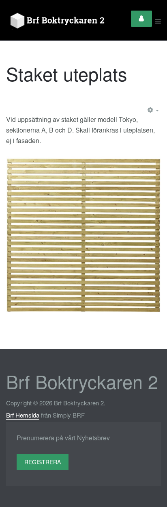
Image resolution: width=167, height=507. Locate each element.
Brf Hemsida (22, 415)
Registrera (42, 462)
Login (141, 19)
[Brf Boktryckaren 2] (56, 21)
